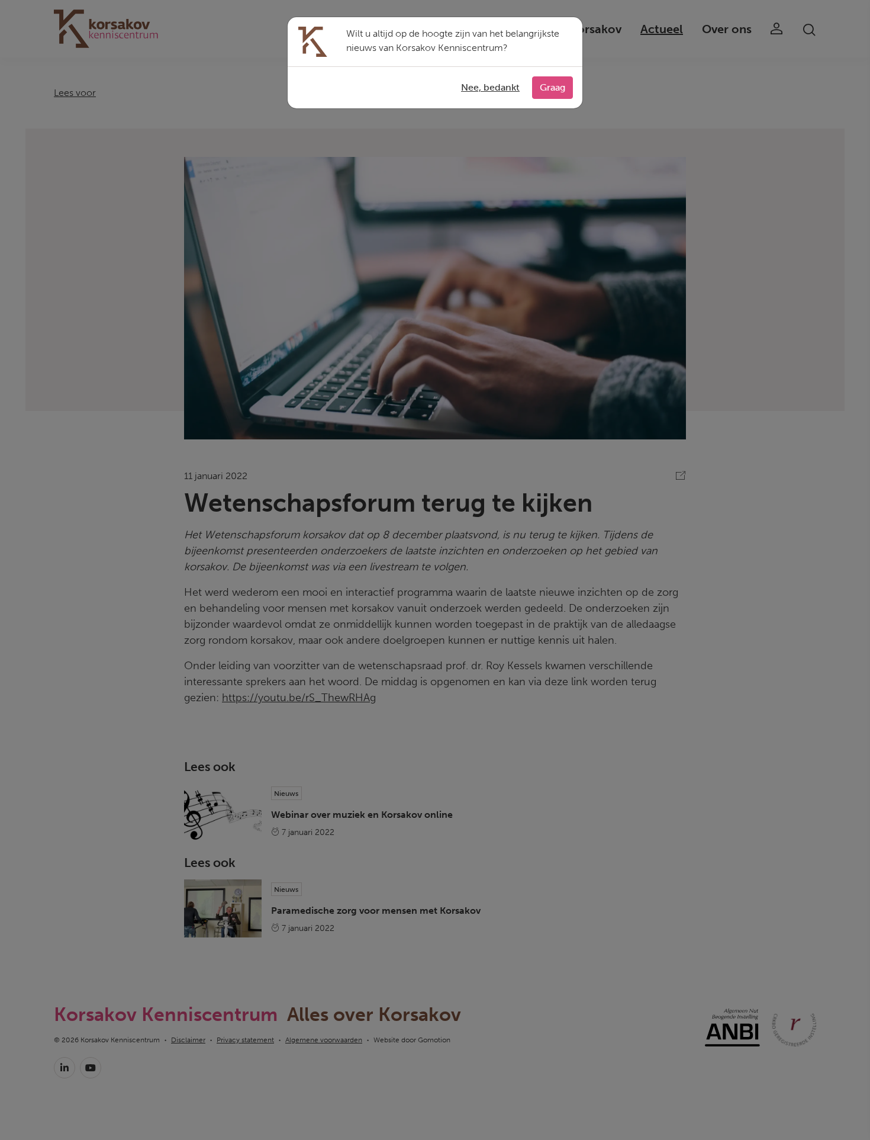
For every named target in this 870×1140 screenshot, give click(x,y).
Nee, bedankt (490, 87)
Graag (552, 87)
